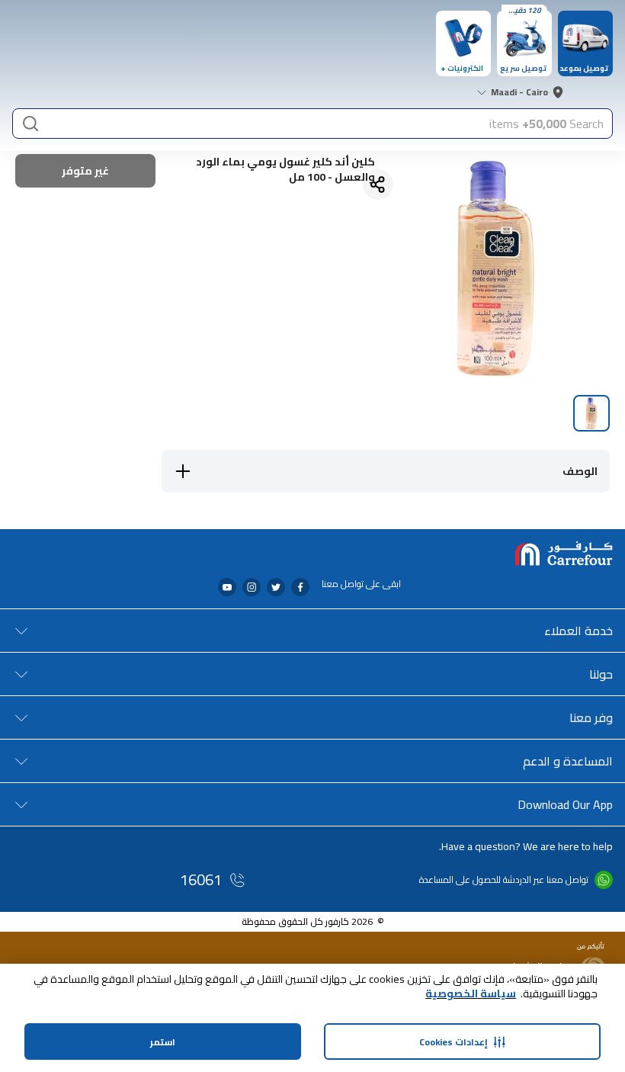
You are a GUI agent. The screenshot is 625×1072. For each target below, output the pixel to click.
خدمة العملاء (578, 630)
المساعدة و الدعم (568, 760)
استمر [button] (162, 1042)
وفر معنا (591, 717)
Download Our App (565, 804)
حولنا (601, 674)
